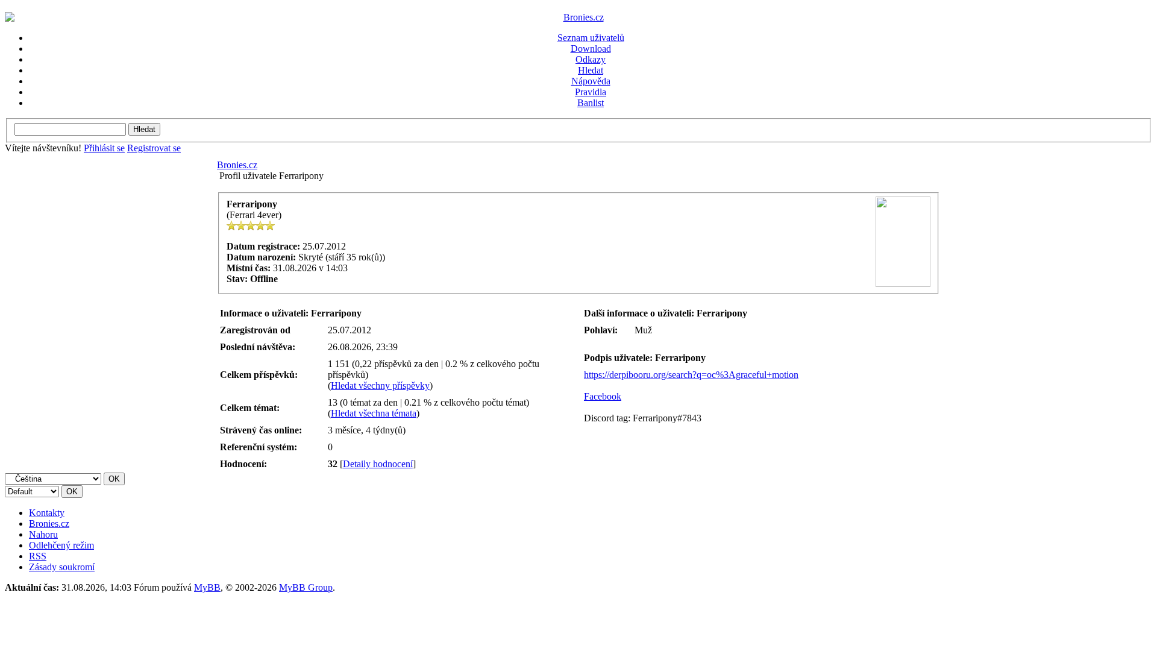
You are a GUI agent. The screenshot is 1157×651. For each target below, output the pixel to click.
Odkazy (590, 59)
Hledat (590, 70)
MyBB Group (306, 587)
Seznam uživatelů (590, 38)
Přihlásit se (104, 148)
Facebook (602, 396)
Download (591, 48)
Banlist (590, 103)
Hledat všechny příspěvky (380, 385)
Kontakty (46, 513)
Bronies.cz (237, 165)
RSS (37, 556)
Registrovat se (154, 148)
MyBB (207, 587)
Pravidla (590, 92)
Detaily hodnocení (378, 464)
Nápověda (590, 81)
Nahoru (43, 534)
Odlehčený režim (61, 545)
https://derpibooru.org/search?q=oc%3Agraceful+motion (691, 375)
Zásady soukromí (62, 567)
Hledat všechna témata (373, 413)
